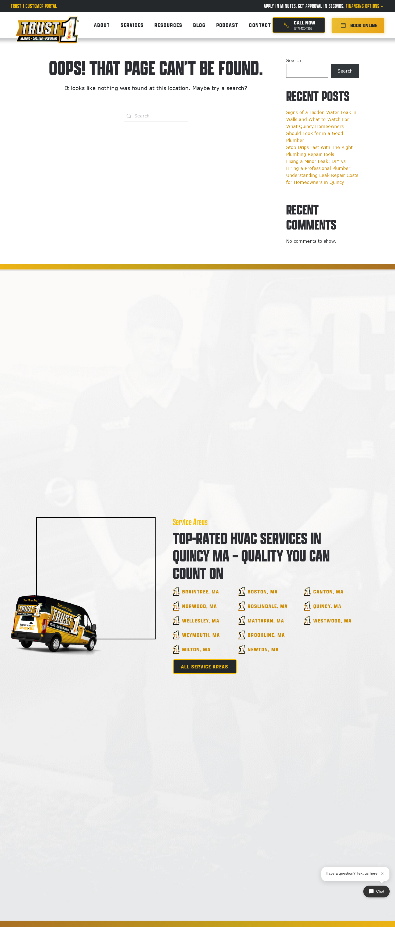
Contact (260, 25)
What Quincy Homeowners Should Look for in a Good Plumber (315, 133)
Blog (199, 25)
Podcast (227, 25)
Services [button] (132, 25)
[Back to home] (47, 25)
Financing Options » (365, 5)
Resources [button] (168, 25)
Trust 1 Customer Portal (34, 5)
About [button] (102, 25)
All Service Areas (204, 666)
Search (293, 60)
